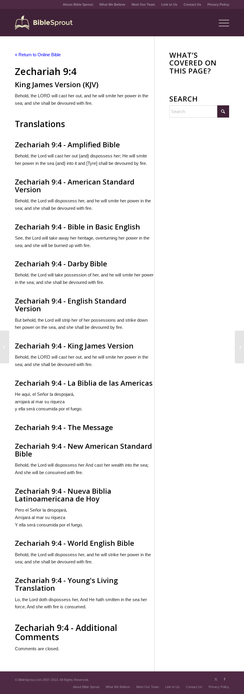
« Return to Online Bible (38, 54)
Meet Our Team (143, 4)
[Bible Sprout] (44, 22)
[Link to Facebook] (224, 679)
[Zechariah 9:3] (4, 347)
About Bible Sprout (78, 4)
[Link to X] (215, 679)
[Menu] (221, 22)
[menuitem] (78, 4)
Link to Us (169, 4)
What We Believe (112, 4)
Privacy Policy (218, 4)
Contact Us (192, 4)
